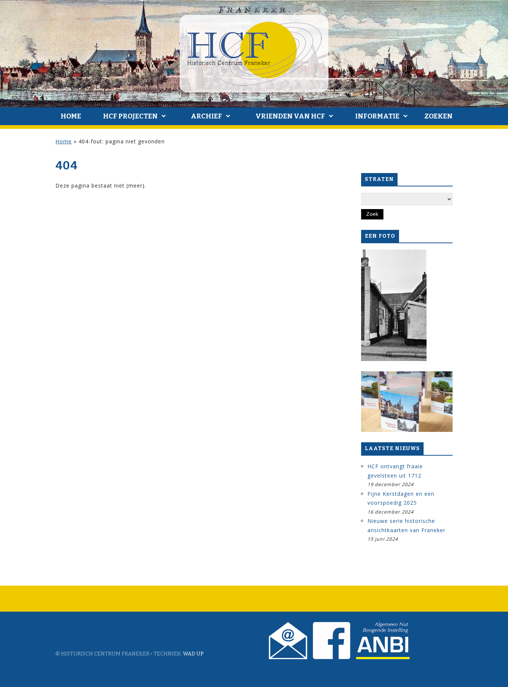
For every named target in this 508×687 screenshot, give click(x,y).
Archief (206, 116)
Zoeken (438, 116)
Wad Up (193, 654)
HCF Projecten (130, 116)
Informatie (377, 116)
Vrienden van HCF (290, 116)
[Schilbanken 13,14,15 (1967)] (394, 305)
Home (71, 116)
